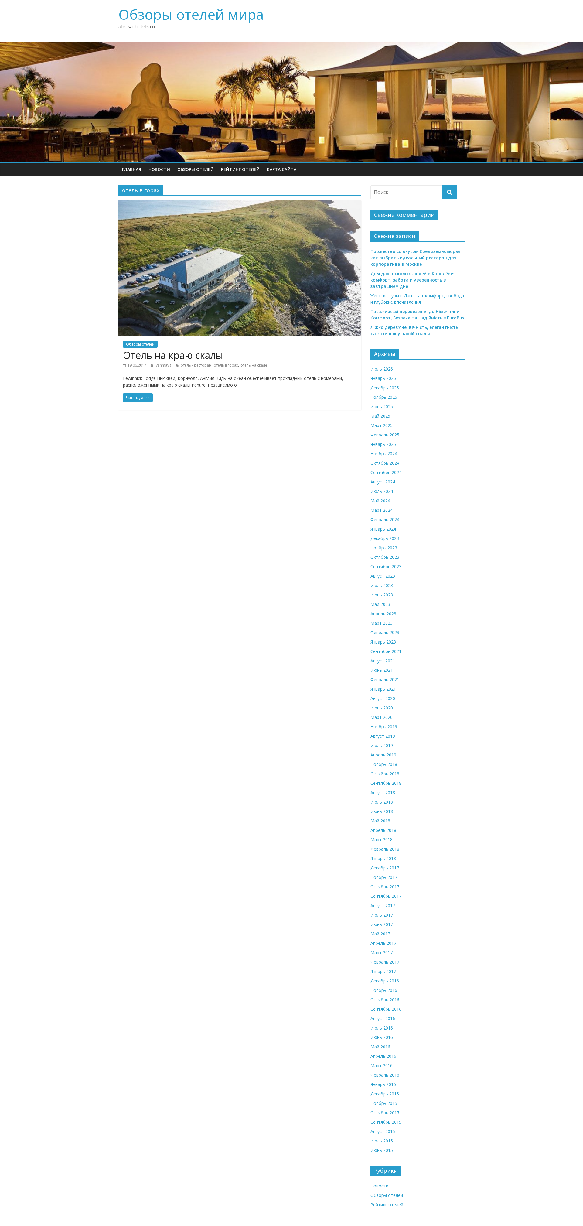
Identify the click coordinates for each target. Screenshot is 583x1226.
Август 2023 (382, 576)
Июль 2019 (381, 745)
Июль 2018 (381, 802)
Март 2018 (381, 839)
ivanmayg (163, 365)
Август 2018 (382, 792)
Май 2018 (380, 821)
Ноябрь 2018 (383, 764)
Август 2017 (382, 905)
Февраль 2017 (384, 962)
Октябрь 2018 (384, 774)
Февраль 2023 (384, 632)
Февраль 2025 (384, 435)
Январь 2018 (383, 858)
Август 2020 (382, 698)
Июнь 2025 (381, 406)
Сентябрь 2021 (385, 651)
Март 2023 (381, 623)
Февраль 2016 (384, 1075)
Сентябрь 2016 (385, 1009)
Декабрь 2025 (384, 388)
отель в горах (226, 365)
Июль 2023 (381, 585)
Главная (131, 169)
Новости (159, 169)
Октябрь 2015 (384, 1112)
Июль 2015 (381, 1141)
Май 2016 (380, 1047)
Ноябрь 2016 (383, 990)
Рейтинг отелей (240, 169)
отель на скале (253, 365)
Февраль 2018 (384, 849)
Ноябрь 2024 (383, 453)
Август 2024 (382, 482)
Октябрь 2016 (384, 999)
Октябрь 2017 (384, 887)
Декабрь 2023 (384, 538)
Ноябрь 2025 (383, 397)
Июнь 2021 (381, 670)
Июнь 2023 (381, 595)
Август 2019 (382, 736)
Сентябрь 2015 (385, 1122)
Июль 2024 (381, 491)
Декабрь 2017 (384, 868)
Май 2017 (380, 934)
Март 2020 (381, 717)
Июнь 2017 (381, 924)
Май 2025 (380, 416)
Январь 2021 (383, 689)
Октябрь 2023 (384, 557)
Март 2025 (381, 425)
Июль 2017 (381, 915)
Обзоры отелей (195, 169)
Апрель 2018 (383, 830)
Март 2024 (381, 510)
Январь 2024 (383, 529)
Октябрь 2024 (384, 463)
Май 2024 (380, 501)
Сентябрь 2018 (385, 783)
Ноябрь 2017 (383, 877)
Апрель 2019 (383, 755)
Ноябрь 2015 (383, 1103)
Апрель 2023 (383, 613)
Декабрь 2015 (384, 1094)
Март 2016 (381, 1065)
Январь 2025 (383, 444)
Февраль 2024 (384, 519)
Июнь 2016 (381, 1037)
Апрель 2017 (383, 943)
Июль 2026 (381, 369)
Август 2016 (382, 1018)
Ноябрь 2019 (383, 726)
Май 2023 (380, 604)
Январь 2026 (383, 378)
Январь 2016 (383, 1084)
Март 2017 (381, 952)
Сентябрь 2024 (385, 472)
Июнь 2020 (381, 708)
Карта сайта (281, 169)
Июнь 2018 (381, 811)
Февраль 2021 (384, 679)
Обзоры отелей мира (191, 14)
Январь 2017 (383, 971)
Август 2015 (382, 1131)
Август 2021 (382, 661)
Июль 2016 (381, 1028)
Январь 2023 (383, 642)
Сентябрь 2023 (385, 566)
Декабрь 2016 (384, 981)
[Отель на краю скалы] (239, 204)
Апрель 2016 (383, 1056)
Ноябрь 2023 (383, 548)
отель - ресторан (196, 365)
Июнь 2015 (381, 1150)
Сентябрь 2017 (385, 896)
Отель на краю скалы (173, 355)
